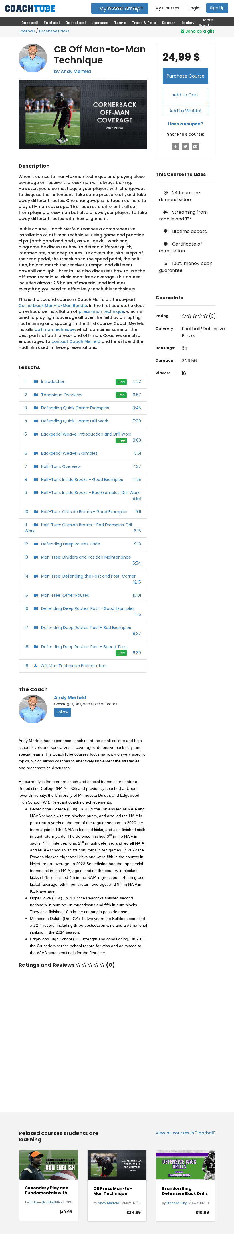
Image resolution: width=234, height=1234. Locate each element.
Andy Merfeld (70, 697)
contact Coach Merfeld (75, 341)
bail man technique (55, 329)
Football (27, 31)
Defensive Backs (54, 31)
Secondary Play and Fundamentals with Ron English (46, 1190)
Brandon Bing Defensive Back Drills (185, 1191)
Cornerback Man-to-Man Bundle (53, 305)
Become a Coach (125, 8)
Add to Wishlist (185, 111)
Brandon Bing (176, 1203)
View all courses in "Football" (185, 1133)
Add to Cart (185, 95)
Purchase (185, 76)
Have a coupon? (185, 124)
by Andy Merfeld (72, 71)
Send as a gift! (199, 31)
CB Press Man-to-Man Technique (112, 1191)
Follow (62, 712)
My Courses (167, 8)
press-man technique (101, 311)
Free (121, 381)
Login (194, 8)
